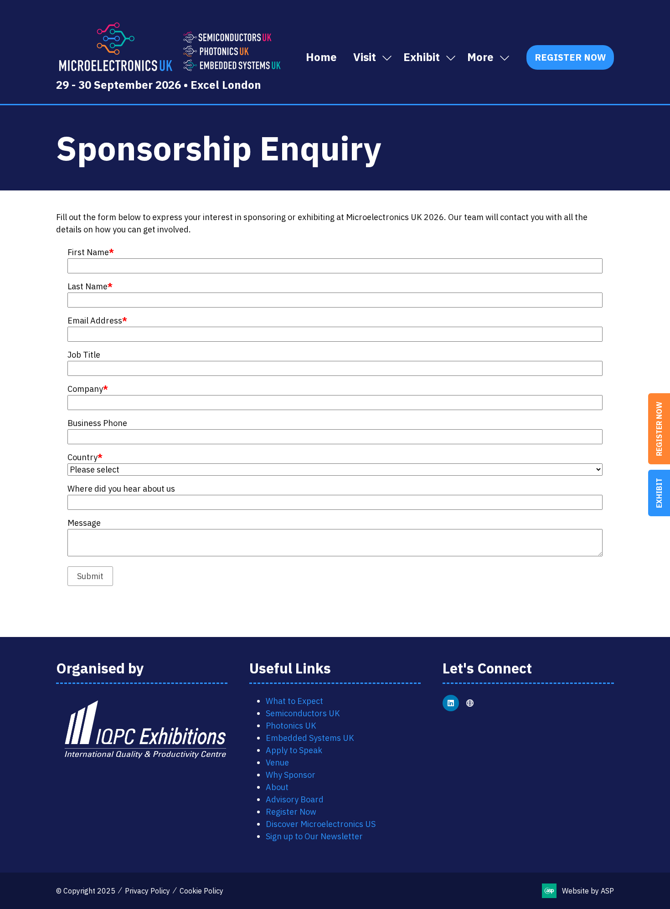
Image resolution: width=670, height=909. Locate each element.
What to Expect (294, 701)
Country (85, 457)
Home (321, 57)
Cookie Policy (201, 890)
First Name (90, 252)
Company (87, 389)
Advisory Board (295, 799)
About (277, 787)
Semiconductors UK (303, 713)
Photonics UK (291, 725)
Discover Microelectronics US (321, 824)
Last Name (90, 286)
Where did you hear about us (121, 488)
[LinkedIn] (451, 703)
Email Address (97, 320)
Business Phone (97, 423)
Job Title (83, 354)
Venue (277, 762)
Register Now (659, 428)
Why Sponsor (290, 775)
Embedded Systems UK (310, 738)
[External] (470, 703)
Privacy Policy (147, 890)
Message (84, 523)
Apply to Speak (294, 750)
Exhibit (659, 493)
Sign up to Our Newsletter (314, 836)
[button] (486, 57)
